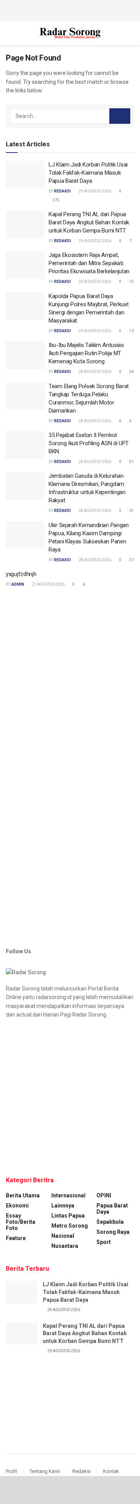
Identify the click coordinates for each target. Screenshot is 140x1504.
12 (131, 331)
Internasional (68, 1195)
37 (131, 560)
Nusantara (64, 1246)
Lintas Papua (68, 1216)
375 (56, 200)
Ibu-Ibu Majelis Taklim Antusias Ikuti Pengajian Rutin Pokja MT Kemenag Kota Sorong (86, 353)
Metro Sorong (69, 1226)
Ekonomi (17, 1205)
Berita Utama (23, 1195)
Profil (11, 1471)
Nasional (62, 1236)
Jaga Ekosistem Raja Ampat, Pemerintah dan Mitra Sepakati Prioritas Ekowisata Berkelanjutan (89, 263)
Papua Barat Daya (112, 1208)
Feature (16, 1238)
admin (17, 584)
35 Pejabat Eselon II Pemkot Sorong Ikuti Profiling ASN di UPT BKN (89, 443)
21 (131, 510)
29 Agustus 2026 (94, 191)
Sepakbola (110, 1222)
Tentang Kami (45, 1471)
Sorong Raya (113, 1232)
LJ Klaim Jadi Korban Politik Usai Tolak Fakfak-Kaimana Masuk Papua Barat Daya (88, 172)
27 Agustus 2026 (48, 584)
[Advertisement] (70, 9)
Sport (103, 1242)
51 (131, 462)
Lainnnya (62, 1205)
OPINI (103, 1195)
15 (131, 281)
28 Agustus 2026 (94, 371)
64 (131, 371)
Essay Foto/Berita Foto (20, 1222)
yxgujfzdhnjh (21, 574)
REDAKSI (62, 191)
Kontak (111, 1471)
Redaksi (81, 1471)
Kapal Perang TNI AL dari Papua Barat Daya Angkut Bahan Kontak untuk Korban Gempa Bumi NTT (89, 222)
